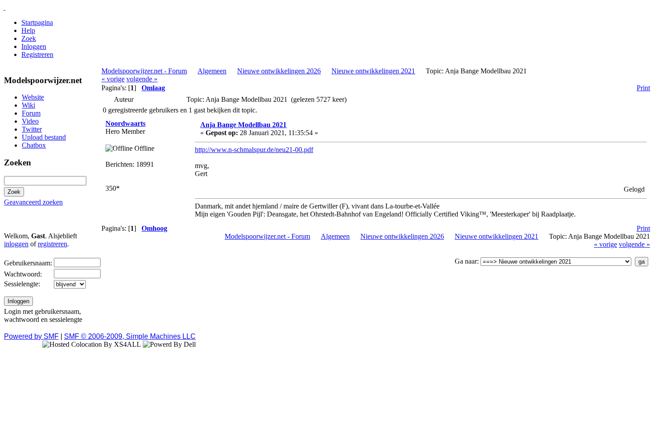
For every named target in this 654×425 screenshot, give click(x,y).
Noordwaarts (125, 123)
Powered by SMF (31, 336)
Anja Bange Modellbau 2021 (243, 124)
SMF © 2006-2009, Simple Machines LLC (130, 336)
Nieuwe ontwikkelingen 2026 (279, 71)
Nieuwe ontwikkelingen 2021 (373, 71)
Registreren (37, 54)
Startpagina (37, 22)
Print (643, 88)
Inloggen (33, 46)
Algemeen (212, 71)
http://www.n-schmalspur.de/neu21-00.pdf (254, 149)
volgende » (141, 79)
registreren (52, 244)
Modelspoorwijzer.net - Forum (144, 71)
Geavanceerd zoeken (33, 202)
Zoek (28, 38)
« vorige (113, 79)
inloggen (16, 244)
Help (28, 30)
